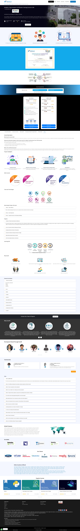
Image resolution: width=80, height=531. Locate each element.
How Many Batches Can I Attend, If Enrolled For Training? (14, 406)
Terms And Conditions (7, 510)
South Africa (24, 473)
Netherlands (25, 472)
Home (5, 4)
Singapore (20, 473)
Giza (14, 471)
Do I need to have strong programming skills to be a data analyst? (16, 395)
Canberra (55, 470)
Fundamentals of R (9, 305)
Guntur (40, 467)
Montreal (15, 472)
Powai (15, 469)
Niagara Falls (21, 472)
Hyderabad (42, 467)
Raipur (18, 469)
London (57, 471)
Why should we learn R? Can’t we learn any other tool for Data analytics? (16, 398)
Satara (23, 469)
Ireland (38, 471)
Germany (20, 471)
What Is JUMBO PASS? (9, 378)
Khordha (15, 468)
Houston (30, 471)
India (45, 467)
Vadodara (39, 469)
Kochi (25, 468)
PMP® (12, 516)
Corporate (58, 1)
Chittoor (51, 466)
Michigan (18, 472)
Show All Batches (31, 125)
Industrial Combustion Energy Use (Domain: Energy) (13, 232)
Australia (33, 470)
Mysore (49, 468)
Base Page (15, 466)
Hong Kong (27, 471)
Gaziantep (17, 471)
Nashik (59, 468)
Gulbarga (35, 467)
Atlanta (31, 470)
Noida (55, 468)
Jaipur (49, 467)
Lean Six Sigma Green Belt (15, 514)
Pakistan (37, 472)
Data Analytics (29, 515)
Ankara (23, 470)
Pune (63, 468)
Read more (73, 371)
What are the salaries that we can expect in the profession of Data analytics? (17, 401)
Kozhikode (20, 468)
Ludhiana (37, 468)
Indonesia (35, 471)
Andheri (35, 466)
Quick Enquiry (28, 24)
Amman (25, 470)
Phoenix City (43, 472)
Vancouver (39, 473)
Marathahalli (43, 468)
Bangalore (37, 466)
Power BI (7, 297)
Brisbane (46, 470)
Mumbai (40, 468)
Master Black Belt (31, 514)
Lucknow (35, 468)
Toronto (27, 473)
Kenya (47, 471)
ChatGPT (7, 310)
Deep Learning (9, 515)
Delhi (14, 467)
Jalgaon (55, 467)
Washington (47, 473)
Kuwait (45, 471)
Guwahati (37, 467)
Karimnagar (62, 467)
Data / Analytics (9, 4)
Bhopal (46, 466)
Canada (53, 470)
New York (28, 472)
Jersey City (43, 471)
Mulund (46, 468)
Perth (48, 472)
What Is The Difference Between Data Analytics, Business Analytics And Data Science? (18, 384)
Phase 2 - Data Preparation (10, 212)
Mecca (65, 471)
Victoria (42, 473)
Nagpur (57, 468)
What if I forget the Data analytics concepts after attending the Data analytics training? (19, 392)
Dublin (62, 470)
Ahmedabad (18, 466)
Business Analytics (24, 515)
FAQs (44, 131)
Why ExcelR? (22, 131)
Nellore (61, 468)
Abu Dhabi (27, 470)
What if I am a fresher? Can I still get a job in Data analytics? (15, 389)
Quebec (51, 472)
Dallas (64, 470)
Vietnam (44, 473)
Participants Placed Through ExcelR (30, 131)
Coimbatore (57, 466)
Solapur (25, 469)
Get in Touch (55, 316)
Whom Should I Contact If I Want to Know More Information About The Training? (18, 412)
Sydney (18, 473)
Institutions (62, 1)
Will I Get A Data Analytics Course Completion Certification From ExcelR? (16, 418)
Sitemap (22, 510)
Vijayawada (46, 469)
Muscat (59, 471)
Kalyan (28, 468)
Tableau (7, 294)
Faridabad (23, 467)
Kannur (60, 467)
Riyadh (53, 472)
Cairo (48, 470)
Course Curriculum (15, 131)
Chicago (51, 470)
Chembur (63, 466)
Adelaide (17, 470)
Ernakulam (19, 467)
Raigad (21, 469)
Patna (16, 469)
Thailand (29, 473)
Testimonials (17, 20)
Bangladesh (43, 470)
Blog (55, 1)
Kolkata (32, 468)
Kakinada (57, 467)
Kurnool (24, 468)
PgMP (21, 516)
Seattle (61, 472)
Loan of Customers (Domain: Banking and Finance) (13, 227)
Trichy (31, 469)
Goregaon (31, 467)
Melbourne (62, 471)
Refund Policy (18, 510)
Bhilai (44, 466)
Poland (46, 472)
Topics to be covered (9, 280)
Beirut (35, 470)
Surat (27, 469)
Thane (29, 469)
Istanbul (33, 471)
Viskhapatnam (43, 469)
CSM (23, 516)
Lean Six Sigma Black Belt (23, 514)
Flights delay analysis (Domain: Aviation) (12, 235)
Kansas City (50, 471)
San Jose (58, 472)
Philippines (40, 472)
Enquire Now (49, 125)
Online (15, 470)
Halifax (22, 471)
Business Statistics (8, 302)
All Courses (50, 1)
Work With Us (67, 1)
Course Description (8, 131)
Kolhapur (18, 468)
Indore (47, 467)
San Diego (55, 472)
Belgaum (49, 466)
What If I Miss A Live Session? (10, 415)
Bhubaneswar (41, 466)
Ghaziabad (26, 467)
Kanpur (30, 468)
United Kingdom (35, 473)
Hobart (24, 471)
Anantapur (28, 466)
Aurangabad (32, 466)
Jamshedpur (51, 467)
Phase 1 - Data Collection (9, 207)
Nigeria (35, 472)
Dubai (58, 470)
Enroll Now (31, 127)
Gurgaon (29, 467)
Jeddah (40, 471)
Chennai (54, 466)
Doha (60, 470)
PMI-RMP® (18, 516)
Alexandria (20, 470)
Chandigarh (60, 466)
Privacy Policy (13, 510)
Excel (6, 289)
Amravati (26, 466)
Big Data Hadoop (17, 515)
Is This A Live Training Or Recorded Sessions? (12, 409)
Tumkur (36, 469)
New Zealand (32, 472)
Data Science (37, 515)
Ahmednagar (22, 466)
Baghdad (37, 470)
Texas (32, 473)
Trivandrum (33, 469)
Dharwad (17, 467)
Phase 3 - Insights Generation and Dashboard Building (14, 215)
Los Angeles (54, 471)
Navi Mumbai (52, 468)
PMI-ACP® (14, 516)
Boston (40, 470)
